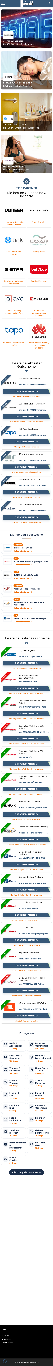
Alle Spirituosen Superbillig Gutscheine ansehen (26, 844)
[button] (4, 1361)
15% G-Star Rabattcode (29, 378)
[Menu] (3, 3)
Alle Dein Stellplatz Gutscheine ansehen (26, 870)
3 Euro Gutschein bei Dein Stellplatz (30, 853)
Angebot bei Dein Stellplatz (31, 877)
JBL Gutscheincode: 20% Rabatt (33, 1003)
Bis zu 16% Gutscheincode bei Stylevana (32, 979)
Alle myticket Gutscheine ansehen (26, 668)
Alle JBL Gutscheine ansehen (26, 1021)
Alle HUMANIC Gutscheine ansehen (26, 819)
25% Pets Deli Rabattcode (30, 504)
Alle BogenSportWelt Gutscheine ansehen (26, 693)
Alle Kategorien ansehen (25, 1172)
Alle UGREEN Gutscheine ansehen (26, 497)
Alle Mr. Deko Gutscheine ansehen (26, 472)
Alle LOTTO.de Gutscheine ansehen (26, 920)
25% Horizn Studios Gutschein (32, 404)
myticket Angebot (27, 650)
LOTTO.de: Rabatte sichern (31, 902)
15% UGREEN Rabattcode (29, 479)
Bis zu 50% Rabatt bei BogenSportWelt (28, 676)
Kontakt (5, 1335)
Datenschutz (8, 1342)
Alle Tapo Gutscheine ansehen (26, 447)
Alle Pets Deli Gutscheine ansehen (26, 522)
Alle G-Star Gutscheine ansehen (26, 396)
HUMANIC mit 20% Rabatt (30, 801)
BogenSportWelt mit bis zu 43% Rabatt (33, 777)
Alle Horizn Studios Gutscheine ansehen (26, 422)
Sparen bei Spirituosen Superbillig (33, 826)
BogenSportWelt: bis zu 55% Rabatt (31, 752)
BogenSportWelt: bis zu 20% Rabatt (31, 727)
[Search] (49, 3)
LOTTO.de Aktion (26, 927)
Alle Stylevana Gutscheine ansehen (26, 996)
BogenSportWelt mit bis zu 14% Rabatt (32, 701)
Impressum (7, 1339)
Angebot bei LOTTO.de (29, 952)
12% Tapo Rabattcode (28, 429)
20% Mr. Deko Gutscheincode (32, 454)
